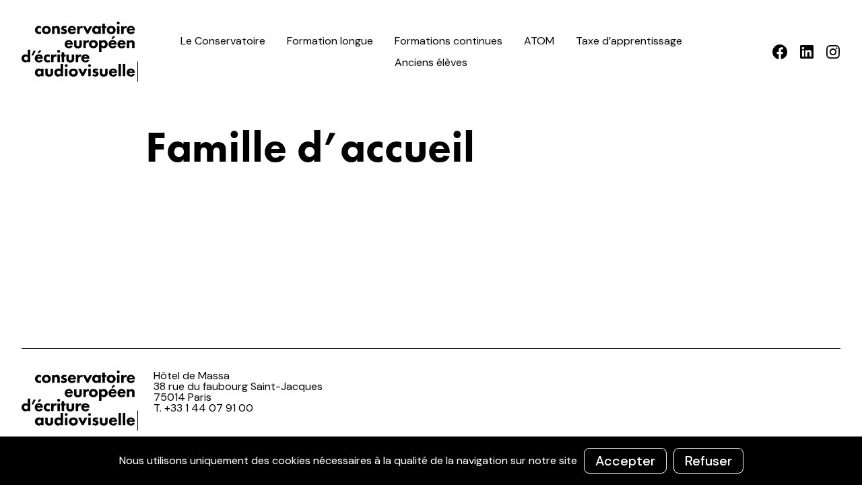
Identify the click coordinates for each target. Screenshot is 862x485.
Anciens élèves (431, 62)
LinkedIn (806, 51)
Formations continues (448, 41)
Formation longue (330, 41)
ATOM (539, 41)
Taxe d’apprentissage (629, 41)
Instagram (832, 51)
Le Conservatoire (222, 41)
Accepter (625, 461)
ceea (82, 52)
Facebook (780, 51)
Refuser (708, 461)
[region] (431, 461)
